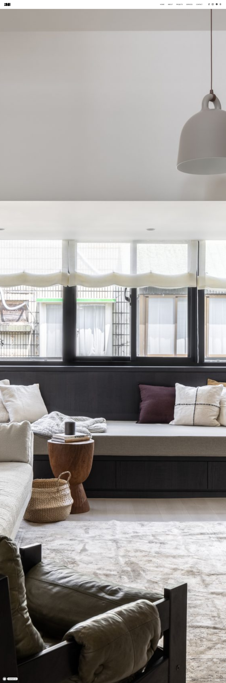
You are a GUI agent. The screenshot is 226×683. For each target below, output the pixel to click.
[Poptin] (4, 679)
